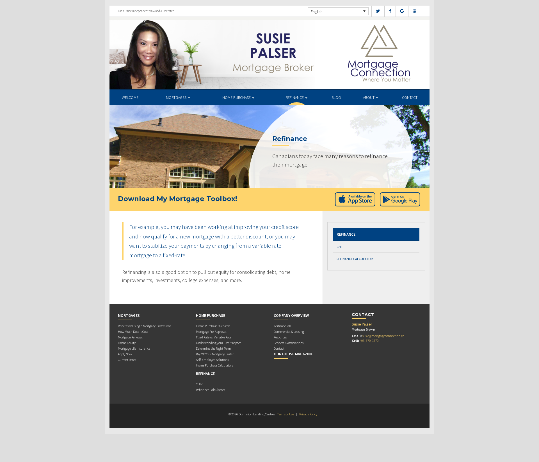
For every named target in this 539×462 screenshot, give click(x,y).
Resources (280, 337)
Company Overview (291, 315)
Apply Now (125, 354)
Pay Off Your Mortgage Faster (215, 354)
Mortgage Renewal (130, 337)
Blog (336, 97)
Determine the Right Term (213, 348)
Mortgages (176, 97)
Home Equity (127, 343)
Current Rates (127, 360)
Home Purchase (237, 97)
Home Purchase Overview (213, 326)
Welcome (130, 97)
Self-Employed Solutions (212, 360)
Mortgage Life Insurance (134, 348)
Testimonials (282, 326)
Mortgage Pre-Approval (211, 331)
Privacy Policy (308, 414)
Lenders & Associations (288, 343)
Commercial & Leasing (289, 331)
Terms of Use (285, 414)
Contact (409, 97)
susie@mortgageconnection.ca (383, 336)
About (369, 97)
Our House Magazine (293, 353)
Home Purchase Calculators (214, 365)
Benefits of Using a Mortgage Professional (145, 326)
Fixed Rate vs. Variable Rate (213, 337)
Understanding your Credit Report (218, 343)
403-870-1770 (369, 340)
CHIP (340, 247)
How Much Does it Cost (133, 331)
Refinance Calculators (355, 259)
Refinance (295, 97)
